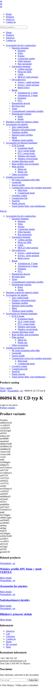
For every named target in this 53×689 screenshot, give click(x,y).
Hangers (21, 50)
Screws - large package (28, 85)
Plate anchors (18, 166)
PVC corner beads (26, 153)
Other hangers (24, 61)
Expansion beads (25, 148)
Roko (20, 116)
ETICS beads (18, 145)
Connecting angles (26, 58)
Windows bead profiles (22, 140)
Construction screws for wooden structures (31, 187)
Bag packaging (25, 64)
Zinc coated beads (20, 127)
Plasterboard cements (21, 114)
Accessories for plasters (17, 124)
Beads (15, 90)
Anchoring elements (21, 66)
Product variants (7, 407)
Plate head (22, 190)
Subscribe (33, 680)
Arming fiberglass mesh (23, 161)
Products (10, 17)
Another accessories (15, 177)
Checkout (10, 636)
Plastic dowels (18, 203)
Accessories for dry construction (21, 45)
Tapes (14, 108)
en (1, 6)
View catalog (6, 388)
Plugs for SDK (25, 71)
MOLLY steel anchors (28, 77)
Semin (21, 119)
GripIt (20, 74)
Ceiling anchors (25, 69)
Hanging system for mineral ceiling (22, 121)
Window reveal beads (28, 158)
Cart (8, 633)
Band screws (24, 87)
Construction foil (19, 198)
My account (11, 644)
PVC (20, 100)
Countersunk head (26, 193)
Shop (8, 647)
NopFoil (16, 201)
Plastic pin (22, 172)
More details (5, 578)
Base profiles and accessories (25, 164)
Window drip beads (27, 156)
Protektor (22, 98)
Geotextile (16, 182)
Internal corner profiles (22, 135)
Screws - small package (28, 82)
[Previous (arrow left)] (5, 344)
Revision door (18, 106)
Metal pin (22, 169)
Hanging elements (20, 48)
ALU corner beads (26, 150)
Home (9, 14)
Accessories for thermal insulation (21, 143)
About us (10, 19)
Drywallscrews (19, 79)
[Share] (37, 3)
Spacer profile (18, 185)
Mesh (14, 137)
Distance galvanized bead (23, 129)
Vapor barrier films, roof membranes (28, 206)
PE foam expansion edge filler (26, 179)
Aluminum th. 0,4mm (28, 95)
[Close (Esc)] (43, 3)
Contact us (11, 22)
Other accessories (20, 174)
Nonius (21, 56)
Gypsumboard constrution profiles (27, 111)
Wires (20, 53)
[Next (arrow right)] (48, 344)
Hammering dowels (21, 103)
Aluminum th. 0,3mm (28, 93)
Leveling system (19, 195)
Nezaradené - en (15, 390)
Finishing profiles (20, 132)
